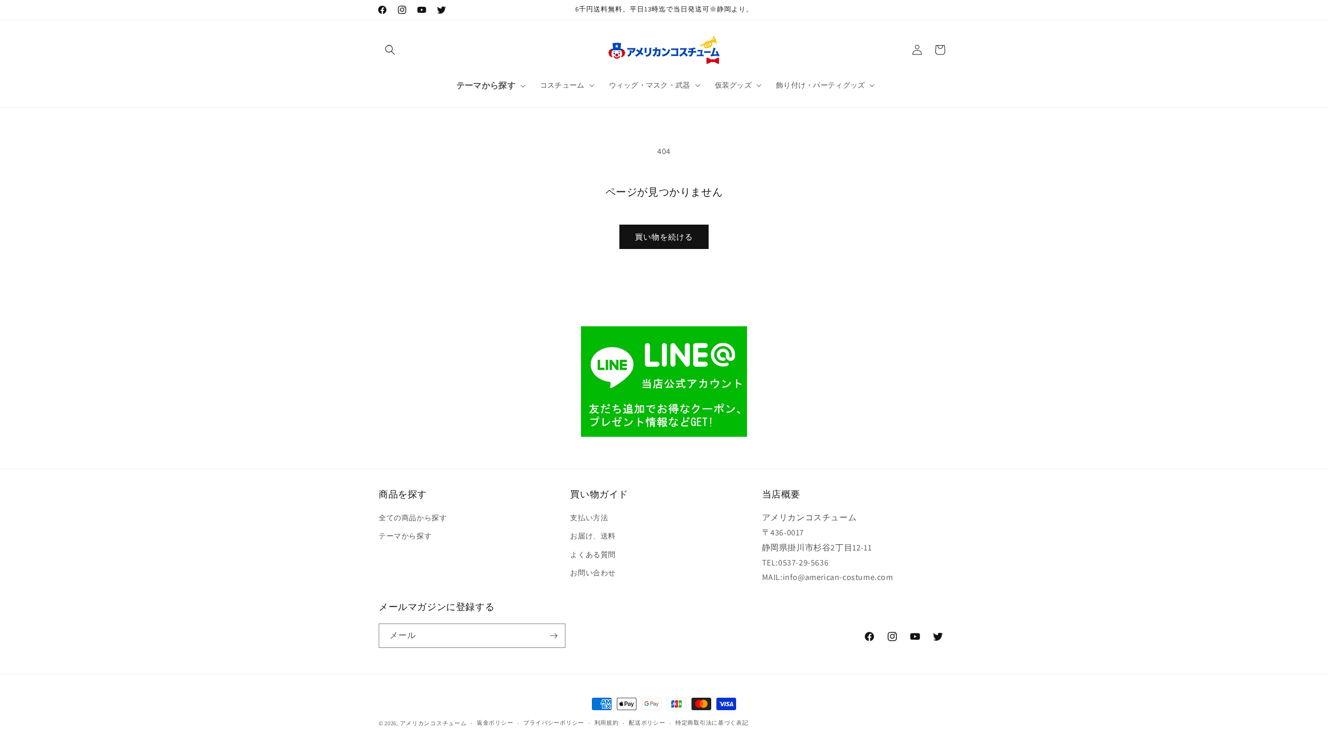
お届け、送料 (593, 536)
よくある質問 (593, 554)
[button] (390, 49)
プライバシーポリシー (553, 722)
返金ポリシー (495, 722)
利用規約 (606, 722)
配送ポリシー (647, 722)
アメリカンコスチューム (433, 723)
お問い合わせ (593, 572)
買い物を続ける (664, 237)
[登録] (553, 636)
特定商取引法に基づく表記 (711, 722)
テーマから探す (405, 536)
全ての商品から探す (413, 517)
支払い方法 (589, 517)
